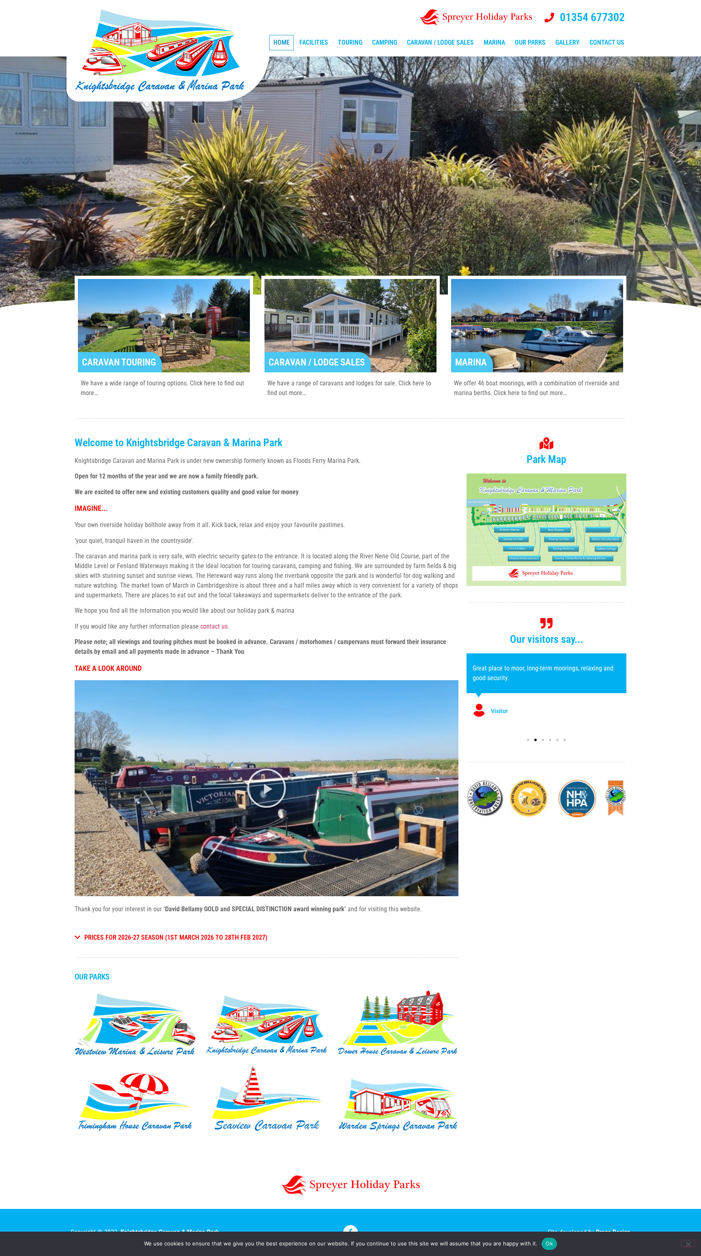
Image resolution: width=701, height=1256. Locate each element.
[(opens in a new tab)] (135, 1024)
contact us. (214, 626)
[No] (688, 1243)
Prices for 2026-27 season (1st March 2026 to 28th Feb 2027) (175, 937)
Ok (549, 1243)
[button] (266, 788)
